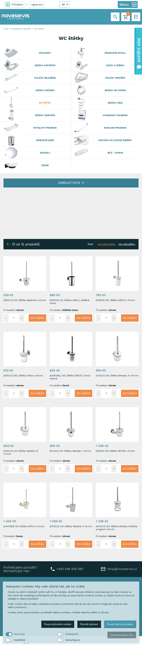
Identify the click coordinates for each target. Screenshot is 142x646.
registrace (37, 4)
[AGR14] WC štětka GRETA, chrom (115, 300)
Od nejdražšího (126, 244)
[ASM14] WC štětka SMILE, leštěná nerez (69, 302)
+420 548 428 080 (69, 568)
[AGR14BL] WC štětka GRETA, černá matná (70, 377)
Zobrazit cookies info (121, 635)
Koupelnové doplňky (21, 29)
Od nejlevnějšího (107, 244)
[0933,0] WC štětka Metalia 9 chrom (71, 526)
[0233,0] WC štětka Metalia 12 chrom (20, 452)
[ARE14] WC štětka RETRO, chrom (115, 450)
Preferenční (71, 634)
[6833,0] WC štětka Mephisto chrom (24, 300)
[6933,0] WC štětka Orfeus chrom (23, 375)
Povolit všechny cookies (120, 624)
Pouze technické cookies (57, 624)
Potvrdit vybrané (89, 624)
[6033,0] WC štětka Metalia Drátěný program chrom (116, 528)
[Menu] (134, 4)
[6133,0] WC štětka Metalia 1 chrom (70, 450)
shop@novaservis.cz (121, 569)
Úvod (5, 29)
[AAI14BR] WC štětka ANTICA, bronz (23, 526)
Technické (19, 634)
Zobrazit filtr (69, 182)
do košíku (37, 318)
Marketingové (72, 640)
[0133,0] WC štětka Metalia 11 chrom (117, 375)
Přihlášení (17, 4)
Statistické (19, 640)
